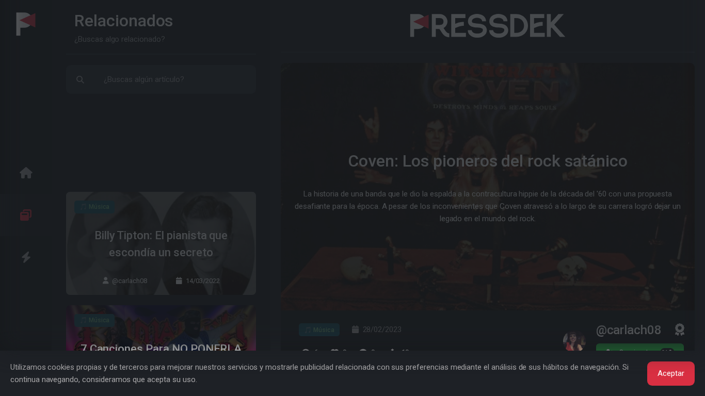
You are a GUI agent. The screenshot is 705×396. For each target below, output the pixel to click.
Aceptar (671, 373)
